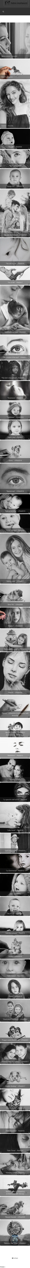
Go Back (15, 1258)
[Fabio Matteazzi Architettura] (16, 3)
